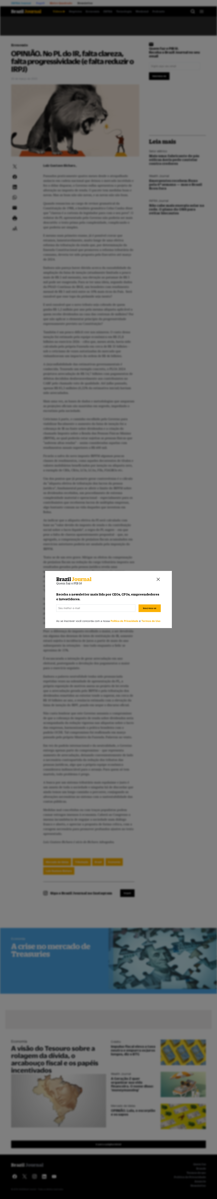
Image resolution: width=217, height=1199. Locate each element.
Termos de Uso (150, 621)
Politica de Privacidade (124, 621)
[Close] (158, 579)
